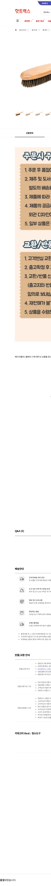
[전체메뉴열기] (17, 20)
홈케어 (45, 30)
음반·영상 (40, 20)
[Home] (16, 30)
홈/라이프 (22, 30)
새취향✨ (28, 20)
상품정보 (29, 132)
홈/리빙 (34, 30)
